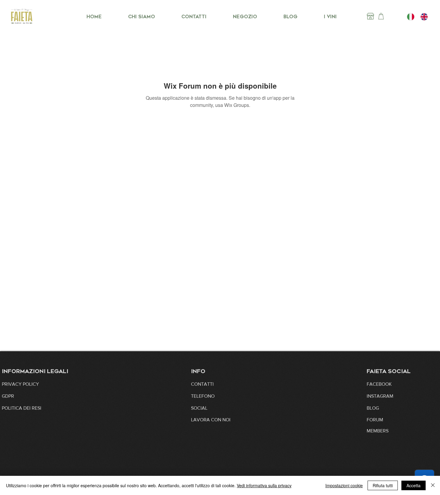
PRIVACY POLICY (20, 384)
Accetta (413, 485)
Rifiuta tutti (383, 485)
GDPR (8, 396)
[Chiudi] (432, 485)
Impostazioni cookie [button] (344, 485)
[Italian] (410, 16)
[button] (210, 420)
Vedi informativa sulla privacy (264, 485)
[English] (424, 16)
